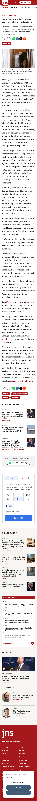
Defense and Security (20, 394)
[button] (10, 38)
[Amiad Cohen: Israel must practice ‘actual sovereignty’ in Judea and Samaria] (18, 664)
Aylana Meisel (6, 683)
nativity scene (8, 339)
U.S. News (4, 425)
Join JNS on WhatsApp (20, 463)
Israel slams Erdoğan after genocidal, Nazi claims (12, 586)
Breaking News (10, 598)
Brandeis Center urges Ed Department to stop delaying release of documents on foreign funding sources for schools (13, 545)
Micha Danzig (17, 715)
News (4, 16)
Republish (6, 44)
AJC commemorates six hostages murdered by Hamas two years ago (17, 621)
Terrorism (15, 398)
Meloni (9, 302)
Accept (18, 787)
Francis (20, 302)
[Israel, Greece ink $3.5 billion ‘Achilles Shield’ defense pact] (31, 558)
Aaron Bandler (6, 551)
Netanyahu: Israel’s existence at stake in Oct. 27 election (18, 614)
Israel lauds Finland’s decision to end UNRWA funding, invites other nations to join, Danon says (12, 444)
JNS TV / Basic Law (7, 673)
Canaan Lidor (6, 420)
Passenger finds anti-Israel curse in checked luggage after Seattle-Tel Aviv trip (12, 429)
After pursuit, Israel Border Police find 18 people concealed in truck (18, 629)
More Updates (8, 643)
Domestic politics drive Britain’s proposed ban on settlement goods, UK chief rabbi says (19, 605)
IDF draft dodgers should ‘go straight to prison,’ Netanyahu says (18, 636)
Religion (6, 394)
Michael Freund (17, 699)
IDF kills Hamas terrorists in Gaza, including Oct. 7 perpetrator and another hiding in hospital (13, 573)
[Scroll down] (32, 643)
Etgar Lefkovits (7, 434)
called (31, 350)
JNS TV (5, 652)
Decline (18, 793)
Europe (5, 398)
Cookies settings (18, 782)
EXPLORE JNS (8, 533)
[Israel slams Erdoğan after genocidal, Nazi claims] (31, 586)
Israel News (12, 16)
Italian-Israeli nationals (21, 381)
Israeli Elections (25, 7)
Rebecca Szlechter (7, 449)
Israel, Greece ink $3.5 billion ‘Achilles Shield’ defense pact (13, 558)
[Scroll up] (29, 643)
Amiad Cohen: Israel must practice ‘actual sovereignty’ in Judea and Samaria (16, 678)
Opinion (15, 693)
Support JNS (25, 2)
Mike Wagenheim (19, 449)
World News (5, 410)
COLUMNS (7, 687)
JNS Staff (4, 561)
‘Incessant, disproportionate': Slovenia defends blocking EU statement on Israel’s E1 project (13, 415)
